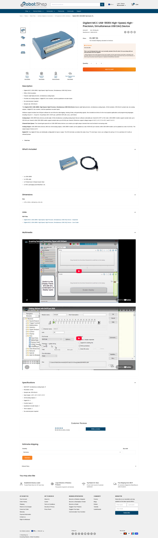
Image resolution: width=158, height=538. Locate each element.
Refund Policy (25, 466)
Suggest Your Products (75, 506)
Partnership (61, 11)
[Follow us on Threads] (94, 534)
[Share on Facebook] (125, 32)
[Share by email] (134, 32)
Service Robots (37, 11)
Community (70, 11)
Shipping (22, 504)
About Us (46, 499)
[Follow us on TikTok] (88, 534)
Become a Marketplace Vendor (77, 501)
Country (24, 448)
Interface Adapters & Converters (45, 16)
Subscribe (127, 512)
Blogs (95, 501)
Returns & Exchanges (26, 506)
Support (79, 11)
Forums (96, 499)
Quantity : (86, 63)
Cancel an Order (24, 509)
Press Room (47, 509)
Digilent (85, 30)
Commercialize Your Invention (77, 512)
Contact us (23, 517)
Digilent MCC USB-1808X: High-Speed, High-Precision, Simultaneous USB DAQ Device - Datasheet (51, 219)
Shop (26, 11)
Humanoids (50, 11)
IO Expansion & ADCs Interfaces (63, 16)
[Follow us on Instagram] (79, 534)
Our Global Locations (25, 531)
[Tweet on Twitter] (131, 32)
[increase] (101, 63)
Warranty (22, 512)
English (40, 531)
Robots (26, 16)
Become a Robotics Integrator (77, 499)
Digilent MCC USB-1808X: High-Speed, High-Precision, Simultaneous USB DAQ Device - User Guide (51, 222)
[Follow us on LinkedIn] (91, 534)
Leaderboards (97, 509)
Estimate (27, 457)
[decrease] (91, 63)
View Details (27, 79)
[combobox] (75, 4)
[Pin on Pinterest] (128, 32)
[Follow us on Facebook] (73, 534)
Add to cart (109, 69)
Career (46, 501)
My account (120, 5)
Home (21, 16)
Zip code (125, 448)
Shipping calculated (101, 40)
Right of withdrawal (25, 519)
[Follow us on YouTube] (85, 534)
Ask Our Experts (55, 79)
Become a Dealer (73, 504)
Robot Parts (33, 16)
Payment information (25, 514)
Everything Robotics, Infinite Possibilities (29, 537)
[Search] (102, 4)
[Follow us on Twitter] (76, 534)
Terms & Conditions (49, 504)
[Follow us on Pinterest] (82, 534)
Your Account (23, 499)
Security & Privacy (49, 506)
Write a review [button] (95, 429)
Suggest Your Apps (74, 509)
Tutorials (96, 506)
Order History (23, 501)
